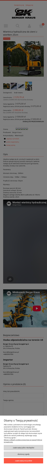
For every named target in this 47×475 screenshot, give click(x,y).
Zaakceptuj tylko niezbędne (23, 448)
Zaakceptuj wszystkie (23, 461)
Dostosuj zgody (24, 454)
